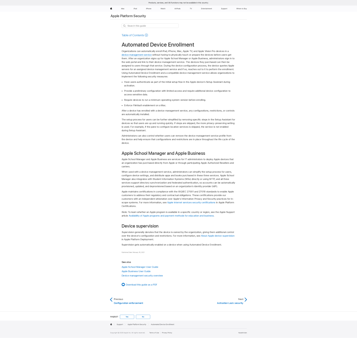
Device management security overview (142, 275)
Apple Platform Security (128, 16)
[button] (135, 35)
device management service (137, 54)
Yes (127, 317)
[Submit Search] (124, 25)
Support (120, 324)
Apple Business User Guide (136, 271)
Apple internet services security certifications (191, 202)
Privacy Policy (167, 333)
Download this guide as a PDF (141, 284)
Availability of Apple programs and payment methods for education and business (171, 215)
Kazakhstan (242, 333)
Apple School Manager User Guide (140, 267)
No (143, 317)
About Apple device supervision (217, 235)
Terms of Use (154, 333)
